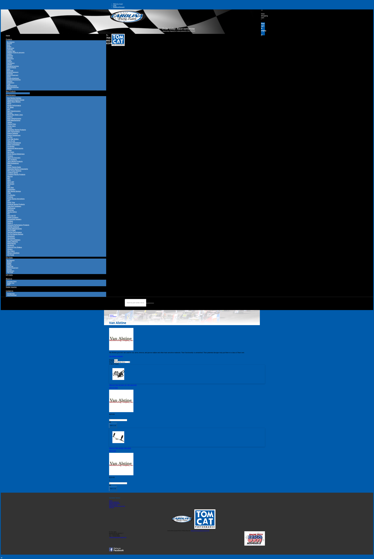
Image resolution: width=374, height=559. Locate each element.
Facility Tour (10, 283)
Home (8, 35)
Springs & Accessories (14, 79)
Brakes (9, 46)
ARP (8, 109)
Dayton (9, 128)
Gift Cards (9, 275)
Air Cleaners (11, 42)
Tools (8, 84)
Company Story (12, 281)
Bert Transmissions (14, 111)
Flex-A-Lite (11, 141)
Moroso (10, 176)
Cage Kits (10, 49)
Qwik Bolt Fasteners (14, 206)
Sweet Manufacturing (14, 229)
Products (9, 39)
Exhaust (9, 61)
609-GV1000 (113, 388)
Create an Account (118, 7)
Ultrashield (11, 236)
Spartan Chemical (13, 227)
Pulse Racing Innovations (16, 199)
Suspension (10, 82)
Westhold (10, 245)
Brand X (10, 117)
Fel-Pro (9, 137)
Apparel (9, 43)
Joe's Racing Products (15, 161)
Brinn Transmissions (14, 118)
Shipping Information (114, 503)
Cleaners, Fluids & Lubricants (15, 52)
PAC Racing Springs (14, 191)
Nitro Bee (10, 188)
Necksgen (10, 184)
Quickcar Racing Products (16, 204)
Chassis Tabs (11, 51)
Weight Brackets (12, 85)
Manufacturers (11, 95)
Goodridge (10, 146)
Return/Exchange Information (117, 506)
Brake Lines (10, 48)
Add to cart (113, 425)
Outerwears (11, 189)
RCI (8, 214)
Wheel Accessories (13, 87)
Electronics (10, 58)
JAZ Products (12, 160)
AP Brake (10, 107)
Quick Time (11, 202)
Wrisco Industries (13, 253)
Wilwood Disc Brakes (14, 247)
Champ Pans (11, 124)
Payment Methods (114, 502)
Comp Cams (11, 126)
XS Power (10, 255)
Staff (8, 284)
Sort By (111, 362)
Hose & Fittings (11, 67)
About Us (9, 279)
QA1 (8, 201)
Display (111, 360)
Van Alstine (11, 238)
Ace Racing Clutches (14, 98)
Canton (9, 122)
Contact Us (9, 291)
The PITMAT (11, 230)
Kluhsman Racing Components (17, 169)
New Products (11, 91)
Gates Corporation (13, 145)
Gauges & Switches (13, 66)
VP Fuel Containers (13, 240)
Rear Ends (10, 70)
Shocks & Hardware (13, 78)
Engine (9, 60)
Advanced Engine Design (15, 100)
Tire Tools (10, 272)
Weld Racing (11, 243)
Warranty (111, 507)
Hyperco (10, 156)
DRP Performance (13, 132)
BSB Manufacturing (13, 120)
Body (8, 45)
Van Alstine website (116, 356)
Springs (9, 269)
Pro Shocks (11, 195)
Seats (9, 76)
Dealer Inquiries (11, 287)
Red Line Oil (11, 216)
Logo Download (11, 295)
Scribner (10, 221)
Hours (110, 500)
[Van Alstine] (121, 412)
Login (114, 5)
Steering (9, 81)
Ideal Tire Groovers (13, 158)
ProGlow (10, 197)
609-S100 (112, 451)
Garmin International (14, 143)
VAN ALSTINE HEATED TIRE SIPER (120, 448)
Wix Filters (11, 251)
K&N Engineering (13, 163)
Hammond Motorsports (15, 148)
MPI (8, 178)
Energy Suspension (13, 135)
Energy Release (12, 133)
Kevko (9, 165)
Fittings (9, 265)
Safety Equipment (12, 75)
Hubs (8, 69)
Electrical (10, 57)
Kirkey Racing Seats (14, 167)
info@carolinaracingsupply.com (117, 537)
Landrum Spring (12, 173)
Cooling (9, 54)
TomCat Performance (14, 232)
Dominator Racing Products (16, 130)
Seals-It (10, 223)
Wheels (9, 89)
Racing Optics (12, 212)
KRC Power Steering (14, 171)
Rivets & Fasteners (12, 72)
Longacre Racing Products (16, 174)
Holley (9, 150)
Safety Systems (12, 217)
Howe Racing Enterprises (16, 154)
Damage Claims (113, 504)
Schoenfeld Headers (14, 219)
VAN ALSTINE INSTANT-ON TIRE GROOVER (123, 385)
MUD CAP (10, 182)
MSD (9, 180)
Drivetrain (10, 55)
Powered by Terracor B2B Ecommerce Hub (200, 530)
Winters (10, 249)
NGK (8, 186)
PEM (9, 193)
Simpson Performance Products (18, 225)
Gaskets (9, 64)
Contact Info (11, 293)
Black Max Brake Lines (15, 115)
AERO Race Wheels (14, 102)
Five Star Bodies (13, 139)
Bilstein (9, 113)
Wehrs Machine (12, 242)
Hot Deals (10, 152)
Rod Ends (10, 73)
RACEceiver (11, 208)
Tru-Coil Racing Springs (15, 234)
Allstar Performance (14, 105)
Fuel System (11, 63)
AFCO (9, 103)
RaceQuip (10, 210)
